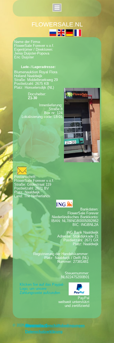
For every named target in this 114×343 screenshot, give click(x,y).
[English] (61, 33)
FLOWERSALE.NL (57, 24)
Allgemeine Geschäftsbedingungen (55, 325)
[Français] (78, 33)
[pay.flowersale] (79, 288)
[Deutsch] (69, 33)
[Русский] (53, 33)
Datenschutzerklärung (44, 332)
